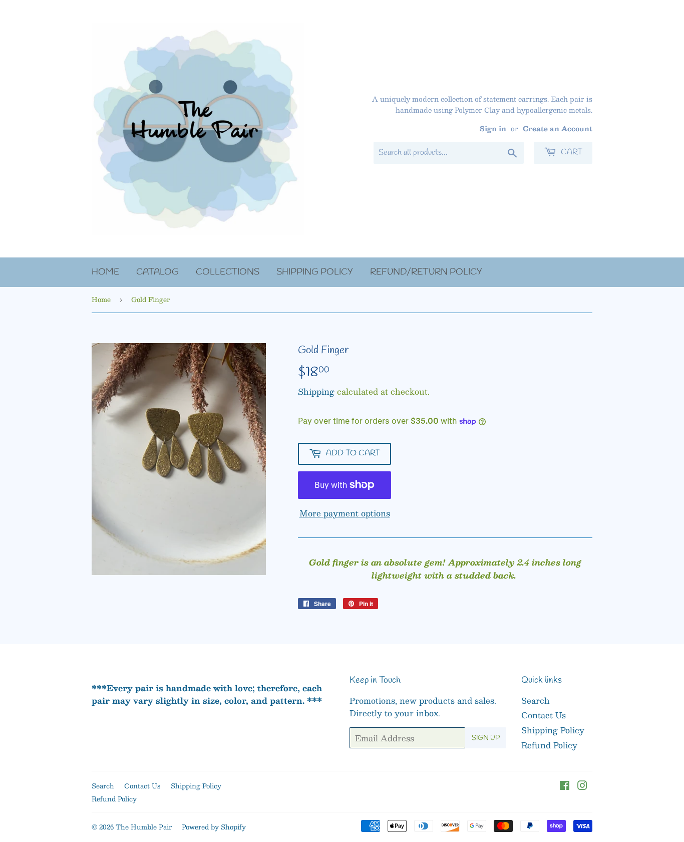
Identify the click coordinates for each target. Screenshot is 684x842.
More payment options (344, 513)
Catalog (157, 272)
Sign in (493, 128)
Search (535, 700)
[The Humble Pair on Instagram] (582, 786)
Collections (227, 272)
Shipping (316, 391)
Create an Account (557, 128)
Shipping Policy (314, 272)
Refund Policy (549, 745)
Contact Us (543, 715)
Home (105, 272)
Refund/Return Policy (426, 272)
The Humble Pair (144, 826)
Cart (570, 152)
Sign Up (486, 738)
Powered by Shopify (214, 826)
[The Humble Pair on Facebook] (564, 786)
